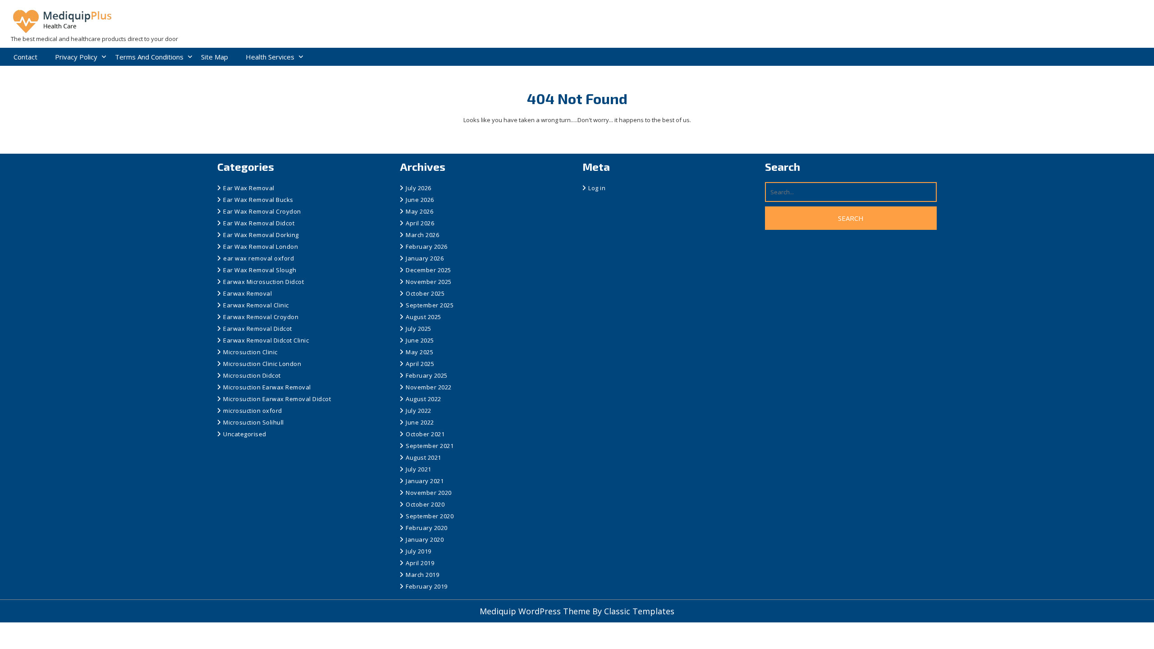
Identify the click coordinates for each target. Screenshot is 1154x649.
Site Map (214, 56)
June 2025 (420, 340)
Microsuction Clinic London (262, 364)
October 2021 (425, 434)
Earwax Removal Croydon (260, 317)
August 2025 (423, 317)
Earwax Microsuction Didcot (263, 282)
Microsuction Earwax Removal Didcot (277, 399)
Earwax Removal (247, 293)
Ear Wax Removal (249, 188)
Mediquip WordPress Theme (536, 611)
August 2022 (423, 399)
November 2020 (429, 493)
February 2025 (427, 375)
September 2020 (429, 516)
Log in (596, 188)
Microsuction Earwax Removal (267, 387)
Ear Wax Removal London (260, 246)
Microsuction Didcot (252, 375)
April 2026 (420, 223)
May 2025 (419, 352)
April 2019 (420, 563)
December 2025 (428, 270)
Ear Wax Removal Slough (259, 270)
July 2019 (418, 551)
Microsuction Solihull (253, 422)
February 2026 (427, 246)
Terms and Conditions (149, 56)
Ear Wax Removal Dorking (261, 235)
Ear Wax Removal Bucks (258, 200)
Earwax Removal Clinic (256, 305)
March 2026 (422, 235)
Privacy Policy (76, 56)
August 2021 (423, 457)
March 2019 (422, 575)
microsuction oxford (252, 411)
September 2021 (429, 446)
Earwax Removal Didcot (257, 328)
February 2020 (427, 528)
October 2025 (425, 293)
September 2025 (429, 305)
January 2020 (425, 539)
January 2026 (425, 258)
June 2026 (420, 200)
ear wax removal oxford (258, 258)
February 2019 (427, 586)
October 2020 (425, 504)
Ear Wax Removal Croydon (262, 211)
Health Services (270, 56)
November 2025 (429, 282)
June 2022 (420, 422)
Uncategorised (244, 434)
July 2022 (418, 411)
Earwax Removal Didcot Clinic (266, 340)
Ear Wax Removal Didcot (258, 223)
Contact (25, 56)
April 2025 (420, 364)
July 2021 (418, 469)
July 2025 (418, 328)
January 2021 (425, 481)
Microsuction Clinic (250, 352)
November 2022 (429, 387)
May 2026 (419, 211)
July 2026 (418, 188)
